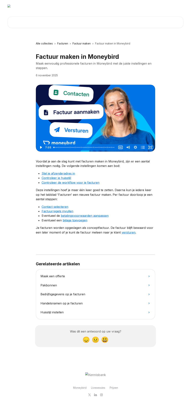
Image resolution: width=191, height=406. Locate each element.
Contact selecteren (55, 207)
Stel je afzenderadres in (58, 173)
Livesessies (98, 387)
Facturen (62, 43)
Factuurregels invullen (57, 211)
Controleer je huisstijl (56, 178)
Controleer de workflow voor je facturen (70, 182)
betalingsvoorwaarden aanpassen (85, 216)
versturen (128, 232)
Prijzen (114, 387)
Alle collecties (44, 43)
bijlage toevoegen (75, 220)
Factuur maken (82, 43)
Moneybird (80, 387)
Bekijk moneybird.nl (168, 6)
